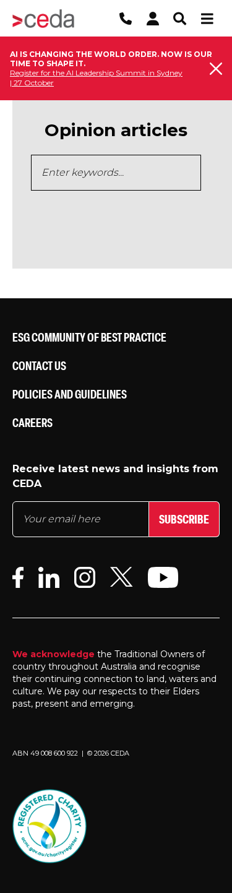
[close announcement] (216, 69)
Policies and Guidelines (69, 394)
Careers (32, 422)
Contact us (39, 365)
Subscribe (184, 519)
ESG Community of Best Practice (89, 337)
